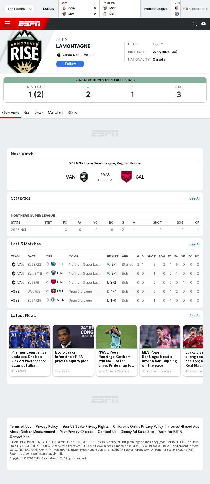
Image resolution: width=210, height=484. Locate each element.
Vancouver (70, 55)
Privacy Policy (47, 427)
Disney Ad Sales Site (137, 432)
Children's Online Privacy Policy (138, 427)
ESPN (29, 24)
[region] (114, 226)
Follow (70, 64)
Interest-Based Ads (183, 427)
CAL (60, 282)
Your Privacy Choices (77, 432)
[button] (195, 24)
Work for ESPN (170, 432)
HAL (60, 273)
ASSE (15, 291)
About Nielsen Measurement (33, 432)
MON (61, 300)
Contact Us (107, 432)
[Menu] (7, 24)
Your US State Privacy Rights (85, 427)
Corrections (20, 437)
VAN (21, 264)
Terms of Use (20, 427)
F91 (60, 291)
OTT (60, 264)
